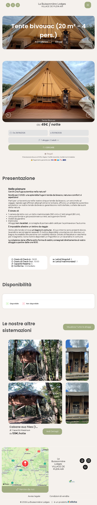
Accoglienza (41, 41)
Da (14, 133)
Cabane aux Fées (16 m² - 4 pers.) (23, 427)
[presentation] (8, 114)
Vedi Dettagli (52, 431)
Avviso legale (34, 496)
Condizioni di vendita (59, 496)
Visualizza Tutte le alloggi (79, 327)
